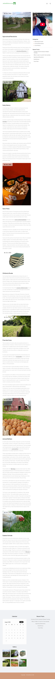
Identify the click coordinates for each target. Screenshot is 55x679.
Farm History (37, 45)
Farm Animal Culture (39, 43)
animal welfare (15, 448)
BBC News (13, 468)
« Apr (21, 622)
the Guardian (19, 356)
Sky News (5, 121)
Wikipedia (27, 551)
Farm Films (6, 208)
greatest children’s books (22, 287)
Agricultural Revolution (10, 36)
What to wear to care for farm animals (42, 55)
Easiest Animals (7, 535)
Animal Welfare (7, 439)
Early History (6, 105)
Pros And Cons (7, 340)
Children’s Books (8, 273)
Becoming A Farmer (39, 41)
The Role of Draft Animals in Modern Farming (41, 52)
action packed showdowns (20, 219)
